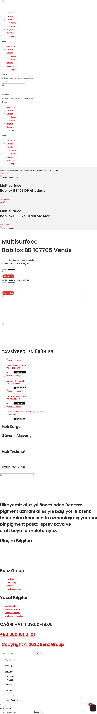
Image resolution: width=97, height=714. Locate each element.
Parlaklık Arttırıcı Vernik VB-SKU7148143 (17, 397)
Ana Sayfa (11, 13)
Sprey (13, 23)
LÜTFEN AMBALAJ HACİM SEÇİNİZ (15, 263)
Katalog (10, 16)
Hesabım (10, 33)
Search (37, 653)
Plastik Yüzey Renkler (25, 170)
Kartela (10, 19)
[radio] (4, 267)
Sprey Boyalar (12, 170)
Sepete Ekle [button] (21, 372)
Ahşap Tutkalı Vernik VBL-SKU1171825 (15, 382)
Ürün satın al (21, 388)
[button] (48, 41)
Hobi (13, 26)
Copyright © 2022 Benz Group (33, 644)
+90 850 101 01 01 (17, 634)
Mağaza (10, 29)
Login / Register (11, 700)
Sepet (13, 36)
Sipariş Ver (20, 403)
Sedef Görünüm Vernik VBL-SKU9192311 (16, 366)
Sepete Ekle (8, 276)
